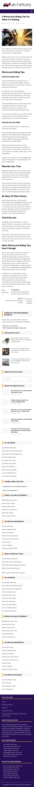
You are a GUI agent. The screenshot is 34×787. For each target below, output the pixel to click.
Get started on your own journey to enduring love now (21, 391)
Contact (4, 708)
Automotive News (8, 532)
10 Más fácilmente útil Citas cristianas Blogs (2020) (19, 401)
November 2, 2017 (9, 23)
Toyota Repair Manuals (11, 748)
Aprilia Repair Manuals (11, 768)
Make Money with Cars (9, 500)
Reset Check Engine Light (10, 568)
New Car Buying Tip (8, 506)
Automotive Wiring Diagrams (12, 454)
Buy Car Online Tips (8, 516)
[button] (31, 11)
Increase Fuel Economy (10, 539)
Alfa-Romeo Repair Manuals (12, 754)
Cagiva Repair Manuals (11, 776)
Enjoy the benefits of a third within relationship (21, 420)
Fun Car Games (7, 545)
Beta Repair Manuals (10, 772)
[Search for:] (17, 379)
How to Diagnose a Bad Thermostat (19, 338)
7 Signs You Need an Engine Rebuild (20, 348)
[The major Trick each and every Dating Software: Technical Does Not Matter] (5, 432)
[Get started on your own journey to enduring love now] (5, 394)
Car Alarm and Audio (9, 463)
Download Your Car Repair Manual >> (15, 486)
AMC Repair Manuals (10, 756)
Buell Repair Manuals (10, 774)
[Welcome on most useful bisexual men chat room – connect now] (5, 413)
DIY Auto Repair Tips (9, 457)
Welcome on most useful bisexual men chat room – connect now (21, 410)
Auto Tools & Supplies (9, 470)
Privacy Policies (7, 711)
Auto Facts (21, 23)
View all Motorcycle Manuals (12, 766)
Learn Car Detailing (8, 466)
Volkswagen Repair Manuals (12, 752)
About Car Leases (8, 513)
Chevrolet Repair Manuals (12, 746)
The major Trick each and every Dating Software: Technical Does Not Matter (21, 430)
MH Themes (28, 785)
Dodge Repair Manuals (10, 750)
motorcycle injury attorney (21, 267)
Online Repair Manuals (10, 559)
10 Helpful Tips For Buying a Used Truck (21, 359)
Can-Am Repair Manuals (11, 778)
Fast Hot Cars (6, 542)
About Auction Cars (8, 503)
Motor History (6, 683)
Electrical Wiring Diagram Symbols (14, 565)
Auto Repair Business (9, 476)
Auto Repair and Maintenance (12, 451)
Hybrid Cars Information (10, 536)
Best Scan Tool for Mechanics (12, 562)
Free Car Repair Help (9, 680)
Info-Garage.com (7, 689)
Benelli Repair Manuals (11, 770)
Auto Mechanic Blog (9, 686)
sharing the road (20, 202)
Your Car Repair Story (9, 473)
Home (4, 702)
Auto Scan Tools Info (9, 460)
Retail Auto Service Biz (9, 548)
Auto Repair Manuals (9, 448)
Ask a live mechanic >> (11, 490)
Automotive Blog (7, 526)
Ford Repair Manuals (10, 744)
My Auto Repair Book (9, 529)
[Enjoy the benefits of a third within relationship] (5, 423)
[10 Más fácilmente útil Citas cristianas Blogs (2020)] (5, 404)
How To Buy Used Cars (9, 509)
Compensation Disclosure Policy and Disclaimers (14, 715)
